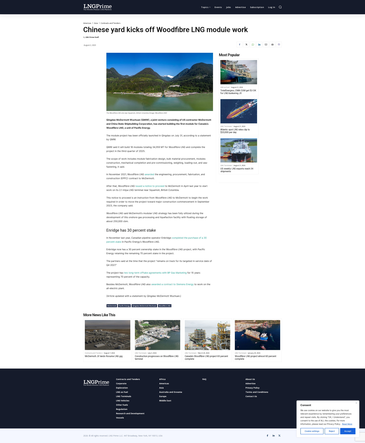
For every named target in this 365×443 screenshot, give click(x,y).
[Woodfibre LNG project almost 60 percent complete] (257, 335)
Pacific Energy (124, 306)
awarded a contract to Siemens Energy (172, 284)
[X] (246, 44)
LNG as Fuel (224, 87)
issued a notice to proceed (149, 186)
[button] (280, 7)
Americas (87, 23)
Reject (332, 431)
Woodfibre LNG (165, 306)
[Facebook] (239, 44)
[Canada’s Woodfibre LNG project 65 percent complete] (207, 335)
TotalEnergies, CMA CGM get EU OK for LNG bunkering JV (238, 92)
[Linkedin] (259, 44)
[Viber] (279, 44)
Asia (96, 23)
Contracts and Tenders (110, 23)
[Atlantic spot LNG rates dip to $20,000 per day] (238, 111)
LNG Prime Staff (92, 37)
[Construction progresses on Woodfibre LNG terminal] (157, 335)
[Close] (356, 403)
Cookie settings (312, 431)
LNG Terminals (226, 126)
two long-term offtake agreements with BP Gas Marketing (155, 272)
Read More (347, 424)
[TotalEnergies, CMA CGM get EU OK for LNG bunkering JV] (238, 72)
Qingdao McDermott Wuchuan (144, 306)
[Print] (272, 44)
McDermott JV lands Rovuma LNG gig (103, 356)
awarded (150, 174)
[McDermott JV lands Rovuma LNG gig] (107, 335)
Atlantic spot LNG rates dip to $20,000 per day (235, 131)
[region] (328, 418)
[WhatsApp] (253, 44)
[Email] (266, 44)
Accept (347, 431)
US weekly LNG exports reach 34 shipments (236, 170)
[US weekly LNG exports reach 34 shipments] (238, 150)
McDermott (111, 306)
